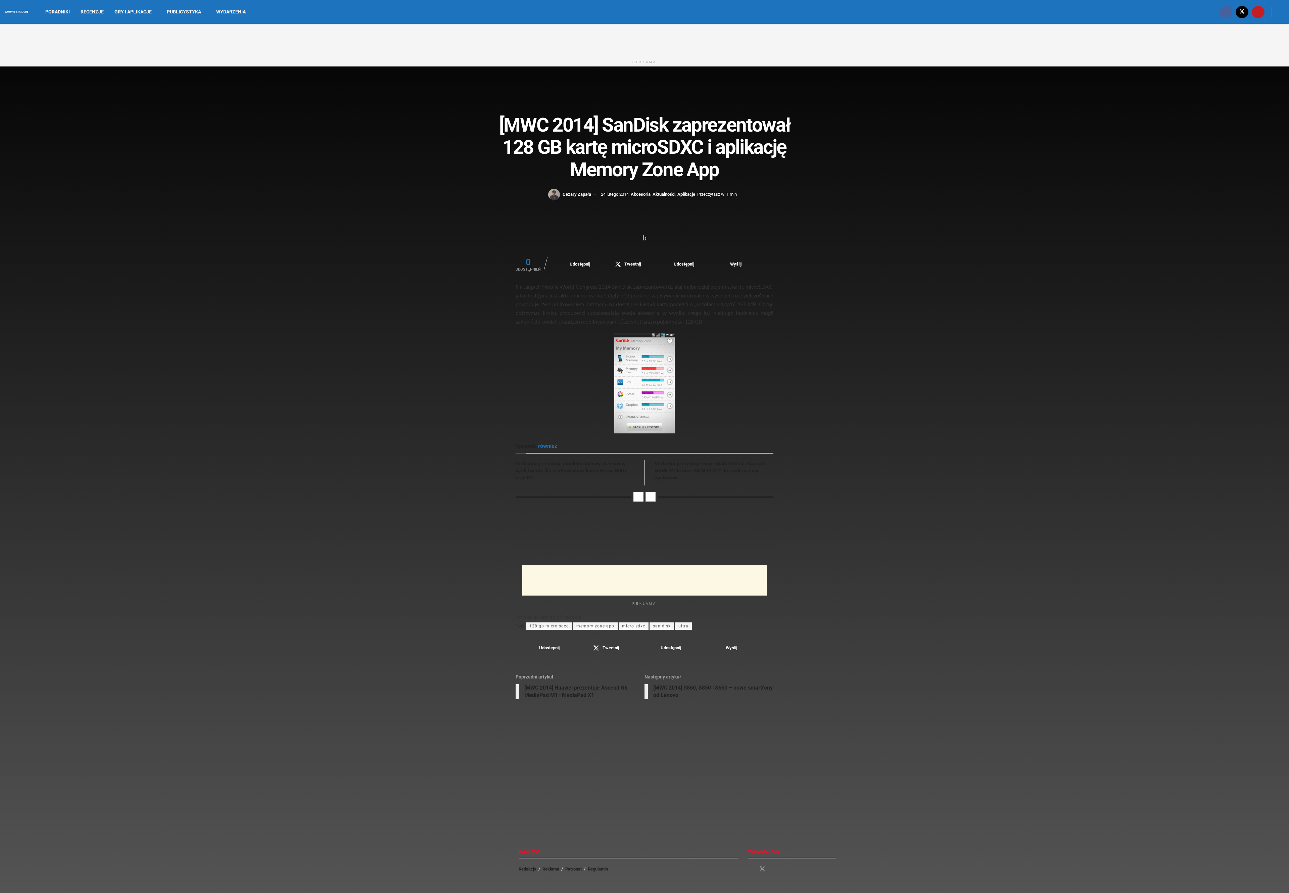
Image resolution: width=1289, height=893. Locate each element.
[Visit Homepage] (16, 12)
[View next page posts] (651, 497)
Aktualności (664, 194)
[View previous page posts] (638, 497)
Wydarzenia (231, 11)
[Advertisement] (644, 40)
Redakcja (527, 869)
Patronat (573, 869)
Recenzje (92, 11)
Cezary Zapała (577, 194)
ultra (683, 626)
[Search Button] (1281, 12)
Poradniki (57, 11)
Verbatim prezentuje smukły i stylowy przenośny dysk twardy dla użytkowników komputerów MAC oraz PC (571, 471)
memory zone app (595, 626)
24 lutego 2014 (615, 194)
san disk (662, 626)
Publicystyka (184, 11)
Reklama (550, 869)
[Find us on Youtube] (1258, 12)
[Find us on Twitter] (1242, 12)
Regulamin (598, 869)
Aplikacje (686, 194)
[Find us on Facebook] (1226, 12)
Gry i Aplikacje (133, 11)
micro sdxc (633, 626)
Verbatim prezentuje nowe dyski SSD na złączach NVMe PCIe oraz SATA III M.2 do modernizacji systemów (710, 471)
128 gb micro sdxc (549, 626)
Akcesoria (641, 194)
